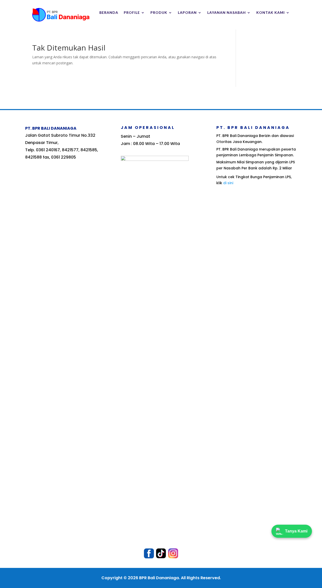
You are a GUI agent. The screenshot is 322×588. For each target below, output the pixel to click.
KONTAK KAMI (270, 12)
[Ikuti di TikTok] (161, 553)
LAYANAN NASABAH (226, 12)
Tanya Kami (296, 531)
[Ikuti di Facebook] (149, 553)
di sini (228, 182)
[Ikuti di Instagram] (173, 553)
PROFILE (132, 12)
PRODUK (158, 12)
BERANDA (108, 12)
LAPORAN (187, 12)
